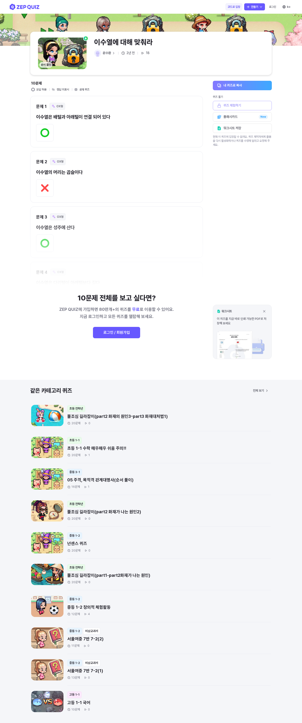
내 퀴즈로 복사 (232, 85)
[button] (242, 332)
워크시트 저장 (232, 128)
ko (288, 7)
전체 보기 (258, 390)
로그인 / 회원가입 (116, 332)
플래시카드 (244, 117)
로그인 (272, 7)
